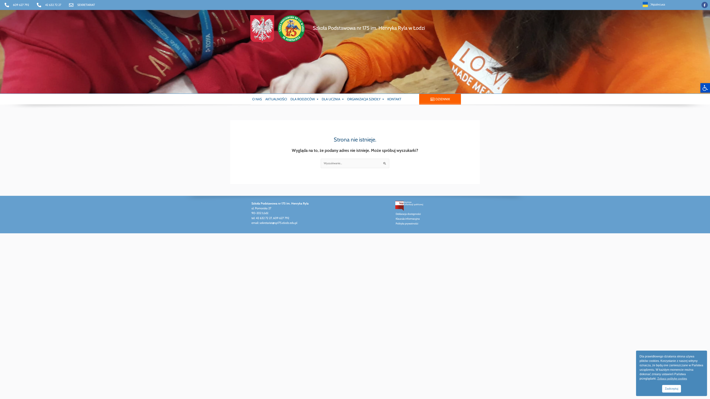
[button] (304, 99)
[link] (705, 88)
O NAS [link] (257, 99)
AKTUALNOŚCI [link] (276, 99)
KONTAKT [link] (394, 99)
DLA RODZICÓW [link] (302, 99)
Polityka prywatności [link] (407, 223)
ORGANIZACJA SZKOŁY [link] (364, 99)
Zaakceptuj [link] (671, 388)
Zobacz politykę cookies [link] (672, 378)
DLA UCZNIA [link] (331, 99)
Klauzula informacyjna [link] (408, 218)
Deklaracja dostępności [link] (408, 214)
